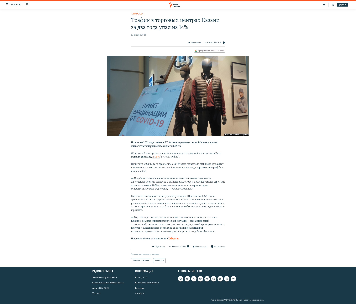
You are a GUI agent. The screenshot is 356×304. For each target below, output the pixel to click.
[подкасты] (333, 5)
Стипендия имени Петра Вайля (108, 283)
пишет (156, 157)
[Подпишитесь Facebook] (187, 278)
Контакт (96, 293)
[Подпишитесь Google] (180, 278)
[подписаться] (233, 278)
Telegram (173, 238)
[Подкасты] (226, 278)
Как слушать (141, 277)
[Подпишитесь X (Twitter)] (193, 278)
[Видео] (324, 5)
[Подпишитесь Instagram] (213, 278)
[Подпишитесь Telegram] (207, 278)
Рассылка (139, 288)
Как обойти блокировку (147, 283)
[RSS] (220, 278)
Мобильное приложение (104, 277)
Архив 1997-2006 (100, 288)
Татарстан (137, 14)
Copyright (139, 293)
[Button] (194, 43)
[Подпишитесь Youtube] (200, 278)
